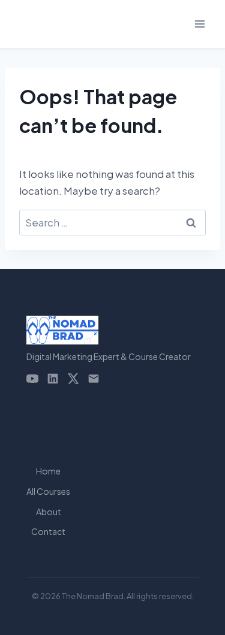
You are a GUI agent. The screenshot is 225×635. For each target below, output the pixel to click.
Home (48, 470)
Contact (48, 531)
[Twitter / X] (73, 379)
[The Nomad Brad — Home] (108, 330)
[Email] (94, 379)
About (48, 511)
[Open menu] (199, 23)
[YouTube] (32, 379)
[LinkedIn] (53, 379)
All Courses (48, 491)
